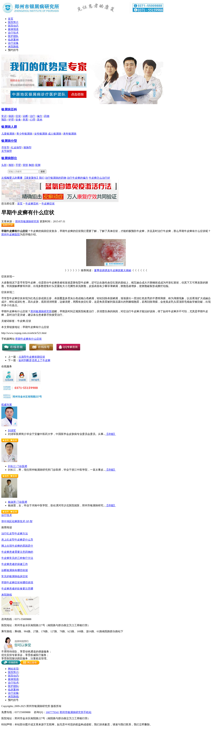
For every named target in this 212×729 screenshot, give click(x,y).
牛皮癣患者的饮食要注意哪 (17, 588)
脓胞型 (27, 147)
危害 (25, 119)
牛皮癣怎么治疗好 (99, 177)
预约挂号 (13, 50)
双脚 (37, 165)
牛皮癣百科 (32, 203)
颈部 (11, 165)
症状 (18, 116)
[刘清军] (9, 425)
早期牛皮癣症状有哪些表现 (17, 582)
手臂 (18, 165)
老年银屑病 (69, 133)
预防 (4, 119)
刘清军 (12, 430)
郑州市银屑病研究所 (27, 221)
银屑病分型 (9, 140)
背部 (25, 165)
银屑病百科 (9, 109)
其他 (39, 119)
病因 (11, 116)
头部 (4, 165)
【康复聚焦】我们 (33, 177)
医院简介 (13, 22)
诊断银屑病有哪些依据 (14, 570)
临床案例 (13, 39)
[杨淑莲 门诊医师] (9, 496)
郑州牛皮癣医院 (10, 234)
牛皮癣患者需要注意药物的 (17, 551)
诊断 (25, 116)
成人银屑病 (54, 133)
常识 (4, 116)
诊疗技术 (13, 32)
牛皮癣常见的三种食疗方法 (17, 558)
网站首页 (13, 668)
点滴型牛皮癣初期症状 (32, 356)
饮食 (18, 119)
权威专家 (6, 404)
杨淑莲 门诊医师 (17, 502)
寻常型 (5, 147)
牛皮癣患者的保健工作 (14, 564)
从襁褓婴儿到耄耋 (12, 177)
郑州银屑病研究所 (41, 311)
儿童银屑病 (8, 133)
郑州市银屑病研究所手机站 (75, 712)
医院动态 (13, 25)
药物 (46, 116)
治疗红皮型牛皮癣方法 (14, 533)
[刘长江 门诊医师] (9, 461)
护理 (11, 119)
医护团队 (13, 36)
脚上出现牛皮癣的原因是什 (17, 545)
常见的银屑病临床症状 (14, 576)
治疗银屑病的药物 (55, 177)
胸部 (31, 165)
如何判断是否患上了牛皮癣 (34, 360)
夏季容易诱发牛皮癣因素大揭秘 (112, 270)
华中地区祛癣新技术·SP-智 (16, 521)
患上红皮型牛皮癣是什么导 (17, 539)
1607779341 (52, 712)
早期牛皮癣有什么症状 (28, 338)
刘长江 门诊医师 (17, 466)
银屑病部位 (9, 158)
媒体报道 (13, 29)
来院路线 (13, 46)
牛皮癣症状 (48, 203)
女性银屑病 (40, 133)
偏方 (39, 116)
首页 (10, 18)
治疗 (32, 116)
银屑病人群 (9, 126)
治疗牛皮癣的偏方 (77, 177)
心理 (32, 119)
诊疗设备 (13, 43)
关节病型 (6, 151)
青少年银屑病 (24, 133)
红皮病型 (16, 147)
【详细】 (110, 434)
